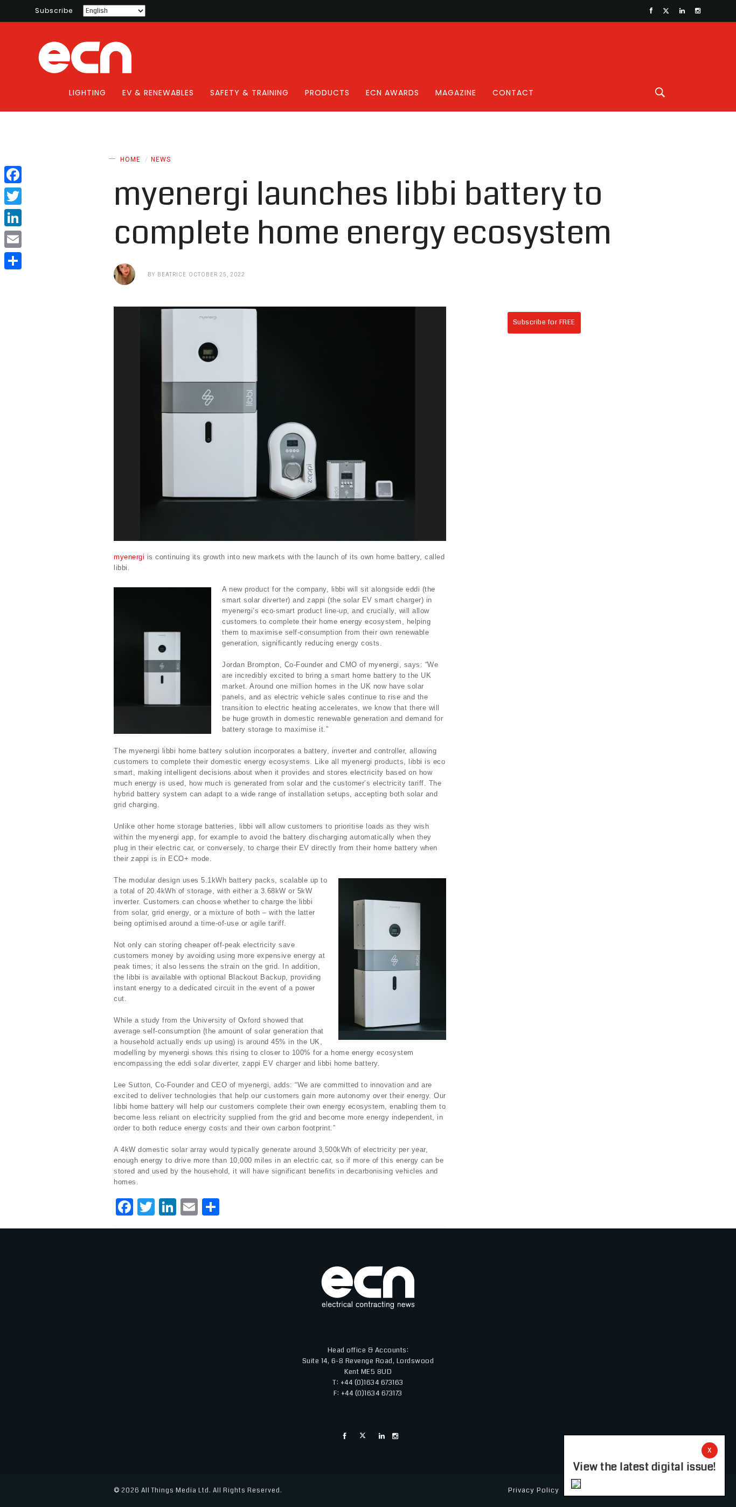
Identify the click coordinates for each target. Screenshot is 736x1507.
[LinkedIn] (13, 217)
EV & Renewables (158, 92)
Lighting (87, 92)
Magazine (455, 92)
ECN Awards (392, 92)
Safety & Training (249, 92)
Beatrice (171, 274)
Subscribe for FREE (544, 322)
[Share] (13, 261)
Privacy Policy (533, 1490)
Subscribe (54, 10)
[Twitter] (13, 196)
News (161, 159)
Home (130, 159)
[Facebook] (13, 174)
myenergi (129, 557)
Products (327, 92)
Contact (513, 92)
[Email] (13, 239)
